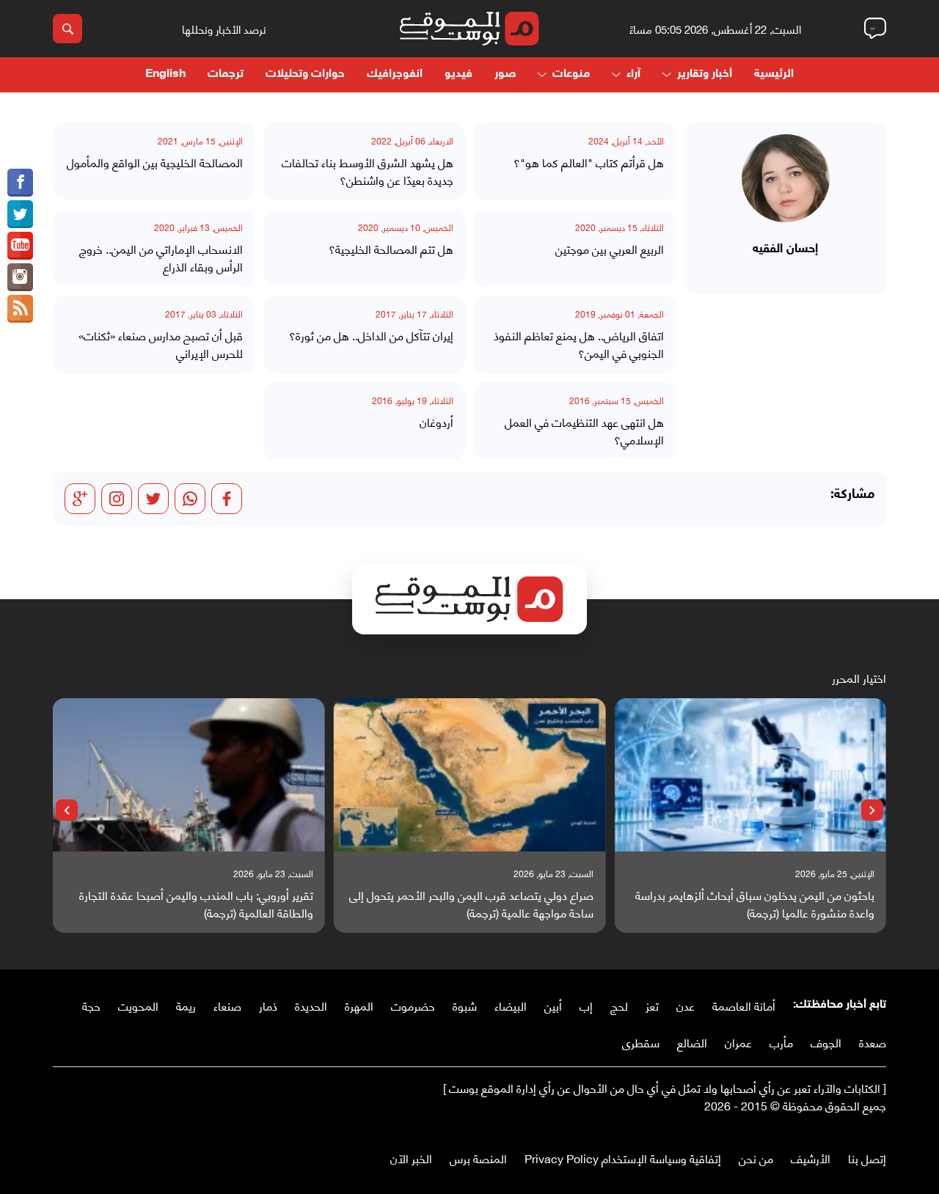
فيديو (458, 74)
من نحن (756, 1157)
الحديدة (311, 1005)
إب (586, 1005)
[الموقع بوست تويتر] (20, 214)
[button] (872, 810)
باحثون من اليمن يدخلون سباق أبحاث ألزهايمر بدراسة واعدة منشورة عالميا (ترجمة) (754, 903)
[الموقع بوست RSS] (20, 309)
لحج (619, 1005)
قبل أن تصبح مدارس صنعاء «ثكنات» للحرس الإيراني (160, 344)
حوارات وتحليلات (305, 74)
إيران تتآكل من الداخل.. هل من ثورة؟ (371, 335)
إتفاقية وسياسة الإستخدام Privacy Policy (623, 1157)
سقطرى (641, 1041)
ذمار (268, 1005)
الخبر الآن (411, 1157)
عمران (738, 1041)
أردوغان (436, 422)
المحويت (138, 1005)
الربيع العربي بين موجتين (609, 248)
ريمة (186, 1005)
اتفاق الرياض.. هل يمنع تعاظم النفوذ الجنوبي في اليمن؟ (579, 344)
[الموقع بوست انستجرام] (20, 277)
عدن (685, 1005)
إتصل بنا (867, 1157)
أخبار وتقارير (704, 74)
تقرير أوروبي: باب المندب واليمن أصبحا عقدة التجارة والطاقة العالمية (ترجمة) (196, 903)
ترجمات (226, 74)
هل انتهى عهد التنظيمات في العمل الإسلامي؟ (584, 430)
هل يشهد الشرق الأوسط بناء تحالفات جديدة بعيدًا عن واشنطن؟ (367, 170)
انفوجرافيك (395, 74)
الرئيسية (774, 74)
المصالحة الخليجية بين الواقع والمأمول (155, 162)
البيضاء (510, 1005)
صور (505, 74)
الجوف (826, 1041)
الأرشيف (810, 1157)
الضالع (692, 1041)
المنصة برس (478, 1157)
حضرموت (413, 1005)
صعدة (872, 1041)
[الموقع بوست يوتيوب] (20, 246)
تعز (652, 1005)
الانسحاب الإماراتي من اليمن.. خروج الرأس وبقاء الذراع (161, 257)
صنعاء (227, 1005)
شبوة (465, 1005)
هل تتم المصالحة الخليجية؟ (391, 248)
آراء (633, 74)
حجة (91, 1005)
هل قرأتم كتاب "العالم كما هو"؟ (589, 162)
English (165, 74)
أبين (553, 1005)
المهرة (359, 1005)
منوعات (571, 74)
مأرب (781, 1041)
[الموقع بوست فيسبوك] (20, 183)
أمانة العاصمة (743, 1005)
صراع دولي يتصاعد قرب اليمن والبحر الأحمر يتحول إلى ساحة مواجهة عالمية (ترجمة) (471, 903)
